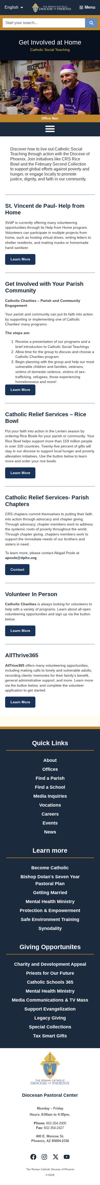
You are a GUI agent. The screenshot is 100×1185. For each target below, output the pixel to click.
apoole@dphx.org (21, 558)
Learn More (20, 259)
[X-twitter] (56, 1157)
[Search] (91, 23)
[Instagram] (44, 1157)
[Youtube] (67, 1157)
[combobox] (44, 23)
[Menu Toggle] (50, 129)
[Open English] (22, 7)
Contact (17, 569)
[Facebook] (33, 1157)
